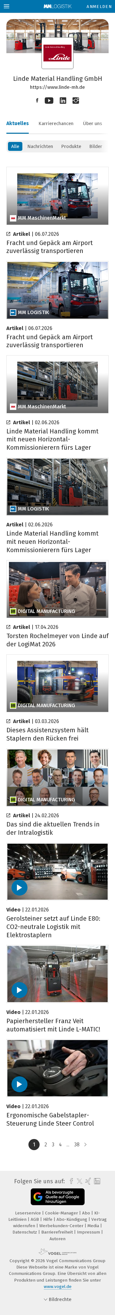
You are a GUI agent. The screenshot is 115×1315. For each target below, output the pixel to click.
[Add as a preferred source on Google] (58, 1196)
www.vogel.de (58, 1286)
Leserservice (28, 1213)
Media (94, 1225)
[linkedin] (96, 1181)
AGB (35, 1219)
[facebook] (70, 1181)
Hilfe (48, 1219)
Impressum (89, 1232)
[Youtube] (49, 100)
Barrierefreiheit (57, 1232)
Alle (15, 146)
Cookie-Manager (62, 1213)
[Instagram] (76, 100)
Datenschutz (25, 1232)
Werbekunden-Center (62, 1225)
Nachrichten (40, 146)
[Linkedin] (63, 100)
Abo (86, 1213)
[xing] (87, 1181)
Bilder (95, 146)
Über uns (92, 123)
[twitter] (78, 1181)
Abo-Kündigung (72, 1219)
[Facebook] (37, 100)
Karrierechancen (55, 123)
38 (77, 1145)
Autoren (57, 1238)
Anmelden (99, 6)
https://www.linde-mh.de (57, 87)
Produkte (71, 146)
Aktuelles (17, 123)
